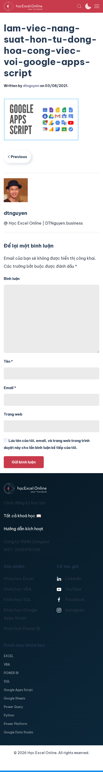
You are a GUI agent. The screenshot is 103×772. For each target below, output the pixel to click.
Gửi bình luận (24, 462)
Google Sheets (14, 698)
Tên (8, 361)
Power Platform (15, 724)
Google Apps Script (18, 690)
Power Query (13, 707)
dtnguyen (31, 86)
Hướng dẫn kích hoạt (23, 528)
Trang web (13, 414)
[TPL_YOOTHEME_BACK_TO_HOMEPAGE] (40, 6)
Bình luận (12, 278)
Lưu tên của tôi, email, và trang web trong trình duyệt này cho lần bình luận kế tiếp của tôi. (47, 444)
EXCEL (9, 656)
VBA (7, 664)
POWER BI (11, 673)
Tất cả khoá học (22, 515)
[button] (79, 6)
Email (10, 388)
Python (9, 715)
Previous (19, 156)
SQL (7, 681)
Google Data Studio (18, 732)
